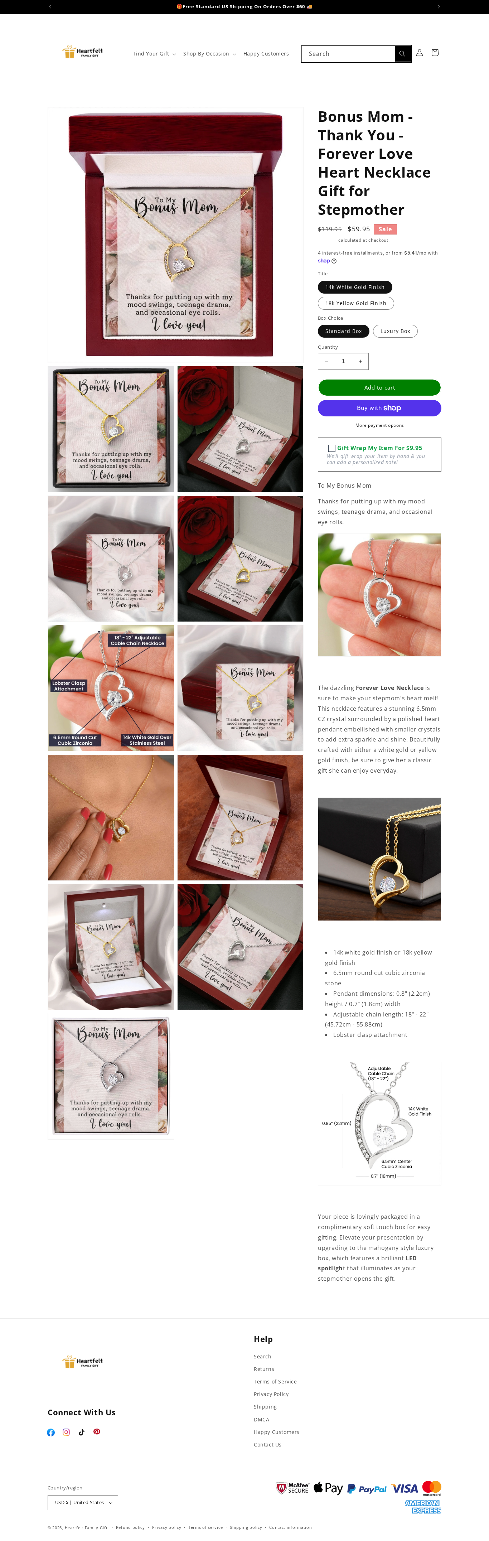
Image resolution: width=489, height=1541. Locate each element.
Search (263, 1356)
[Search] (403, 54)
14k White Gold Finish (355, 287)
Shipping (327, 240)
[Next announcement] (439, 7)
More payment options (379, 425)
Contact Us (268, 1444)
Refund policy (130, 1527)
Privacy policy (166, 1527)
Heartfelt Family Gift (86, 1527)
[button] (154, 53)
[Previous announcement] (50, 7)
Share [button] (333, 1300)
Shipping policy (246, 1527)
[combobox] (356, 54)
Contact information (290, 1527)
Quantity (328, 347)
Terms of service (205, 1527)
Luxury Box (395, 331)
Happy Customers (277, 1432)
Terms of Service (275, 1381)
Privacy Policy (271, 1394)
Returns (264, 1369)
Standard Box (343, 331)
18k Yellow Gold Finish (356, 303)
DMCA (261, 1419)
